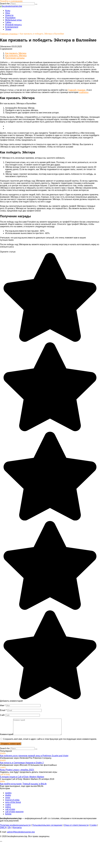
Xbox (7, 13)
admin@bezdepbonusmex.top (21, 832)
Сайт (2, 715)
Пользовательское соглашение (47, 825)
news (7, 797)
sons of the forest (13, 802)
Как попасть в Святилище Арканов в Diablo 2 (22, 763)
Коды (7, 10)
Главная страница (9, 34)
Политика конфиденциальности (15, 825)
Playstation (10, 18)
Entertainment (11, 27)
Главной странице (76, 90)
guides (8, 793)
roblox (8, 807)
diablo (8, 795)
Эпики (8, 29)
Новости (9, 15)
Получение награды (15, 58)
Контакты (17, 827)
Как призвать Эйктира (15, 53)
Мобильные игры (13, 20)
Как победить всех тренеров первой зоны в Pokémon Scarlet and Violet (34, 756)
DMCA (3, 827)
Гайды (8, 22)
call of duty (10, 809)
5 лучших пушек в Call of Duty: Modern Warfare (22, 777)
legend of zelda (12, 800)
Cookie (93, 825)
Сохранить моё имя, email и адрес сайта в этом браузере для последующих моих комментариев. (50, 739)
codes (8, 804)
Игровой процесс (13, 25)
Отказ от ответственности (76, 825)
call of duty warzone (14, 812)
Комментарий (6, 734)
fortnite (8, 814)
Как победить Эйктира (16, 56)
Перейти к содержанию (11, 1)
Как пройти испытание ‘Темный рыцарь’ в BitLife (23, 784)
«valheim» (84, 92)
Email (3, 710)
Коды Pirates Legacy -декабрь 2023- (17, 770)
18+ (9, 827)
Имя (2, 705)
